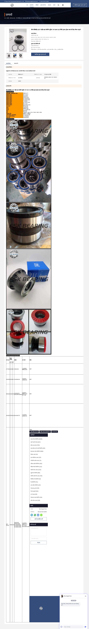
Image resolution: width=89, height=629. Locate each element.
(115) (36, 457)
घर (27, 5)
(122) (36, 466)
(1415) (36, 469)
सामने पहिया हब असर (34, 431)
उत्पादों (31, 5)
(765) (36, 475)
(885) (35, 472)
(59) (34, 494)
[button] (36, 573)
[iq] (41, 515)
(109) (35, 500)
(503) (38, 448)
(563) (34, 491)
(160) (36, 485)
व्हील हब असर (12, 18)
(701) (34, 482)
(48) (36, 479)
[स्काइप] (32, 515)
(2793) (35, 445)
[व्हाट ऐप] (35, 515)
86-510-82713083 (44, 1)
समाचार (49, 5)
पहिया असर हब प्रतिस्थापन (45, 431)
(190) (36, 497)
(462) (36, 463)
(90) (35, 488)
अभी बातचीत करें (38, 519)
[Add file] (61, 626)
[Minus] (85, 596)
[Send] (85, 626)
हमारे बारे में (42, 5)
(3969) (37, 451)
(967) (36, 442)
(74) (36, 460)
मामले (54, 5)
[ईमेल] (38, 515)
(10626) (36, 439)
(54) (34, 454)
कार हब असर (54, 431)
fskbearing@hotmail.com (32, 1)
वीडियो (37, 5)
